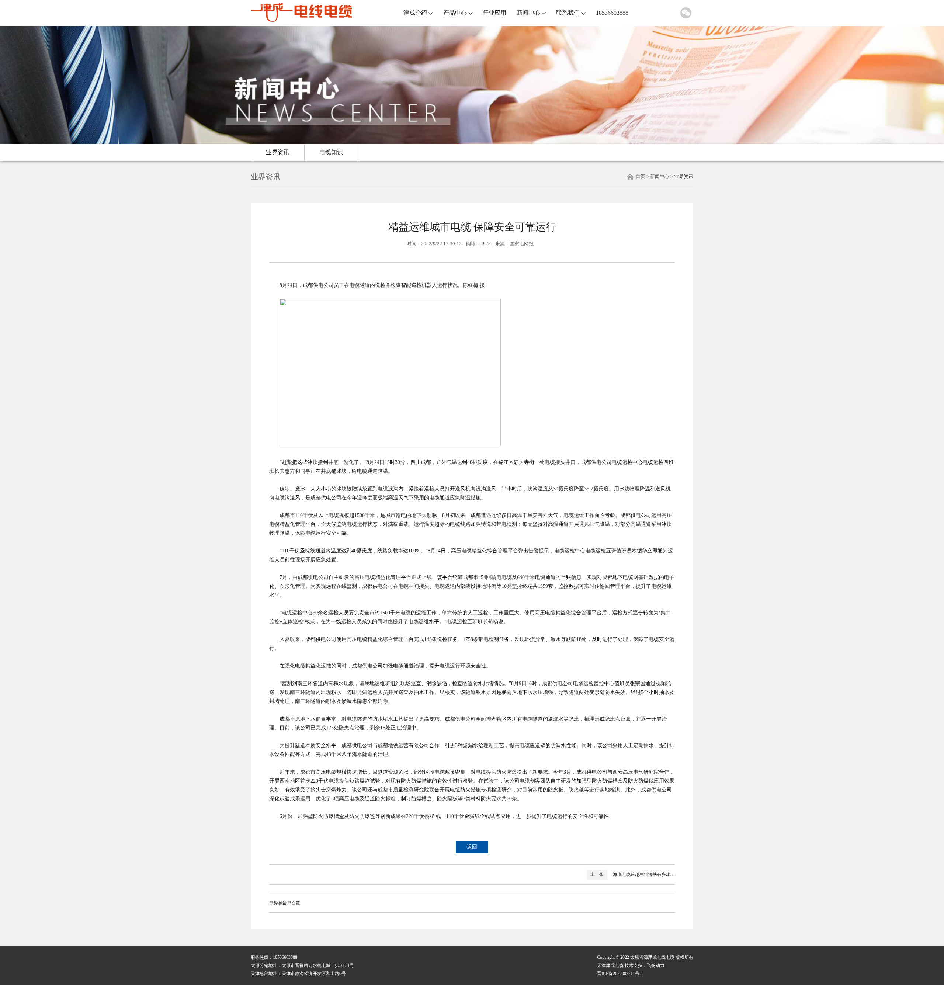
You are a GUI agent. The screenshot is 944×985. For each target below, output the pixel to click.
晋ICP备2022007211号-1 (620, 973)
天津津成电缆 (610, 965)
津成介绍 (415, 13)
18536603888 (612, 13)
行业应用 (494, 13)
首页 (640, 176)
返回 (472, 847)
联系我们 (568, 13)
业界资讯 (277, 152)
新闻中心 (528, 13)
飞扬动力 (655, 965)
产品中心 (455, 13)
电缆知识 (331, 152)
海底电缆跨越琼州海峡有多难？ (644, 874)
